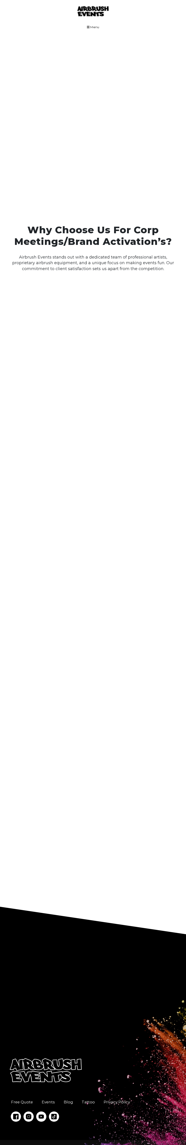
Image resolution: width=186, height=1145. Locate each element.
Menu (94, 27)
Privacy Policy (117, 1102)
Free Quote (22, 1102)
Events (48, 1102)
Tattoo (88, 1102)
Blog (68, 1102)
